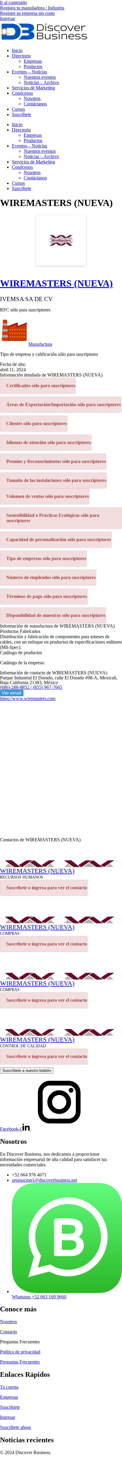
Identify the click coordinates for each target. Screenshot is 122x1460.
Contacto (8, 1331)
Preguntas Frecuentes (20, 1361)
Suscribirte (10, 1407)
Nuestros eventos (40, 77)
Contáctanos (35, 103)
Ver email (12, 692)
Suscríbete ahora (15, 1427)
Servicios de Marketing (33, 87)
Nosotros (32, 98)
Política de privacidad (20, 1351)
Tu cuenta (9, 1387)
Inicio (17, 50)
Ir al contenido (13, 2)
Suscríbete (21, 114)
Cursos (18, 109)
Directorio (21, 55)
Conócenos (22, 93)
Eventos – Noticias (29, 71)
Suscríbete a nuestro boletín (26, 1070)
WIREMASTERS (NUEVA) (56, 283)
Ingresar (7, 1417)
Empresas (33, 61)
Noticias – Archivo (41, 82)
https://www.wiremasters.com (27, 698)
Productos (33, 66)
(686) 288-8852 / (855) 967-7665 (31, 687)
